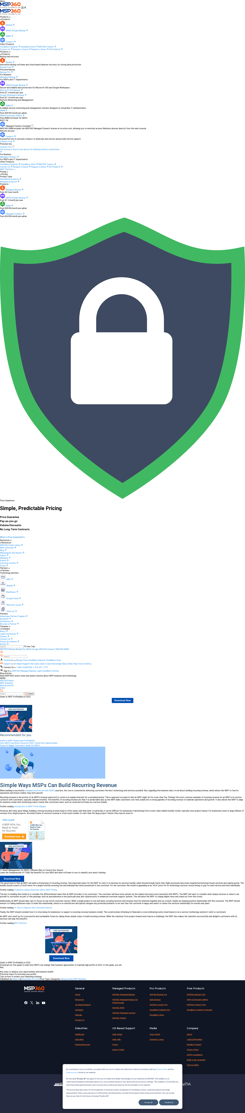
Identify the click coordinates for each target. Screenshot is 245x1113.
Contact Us (5, 49)
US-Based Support (21, 664)
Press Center (155, 1034)
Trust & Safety (84, 664)
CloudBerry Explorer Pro (160, 1010)
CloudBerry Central (50, 671)
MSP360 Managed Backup (123, 994)
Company (79, 1010)
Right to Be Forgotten (196, 1060)
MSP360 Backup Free (196, 994)
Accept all (148, 1102)
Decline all (169, 1102)
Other (2, 688)
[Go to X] (32, 1003)
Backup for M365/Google (27, 649)
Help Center (117, 1034)
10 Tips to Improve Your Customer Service (33, 907)
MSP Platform (7, 169)
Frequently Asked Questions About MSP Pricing (35, 890)
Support (7, 664)
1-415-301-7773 (40, 667)
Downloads (9, 660)
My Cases (35, 664)
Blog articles (66, 979)
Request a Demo (39, 49)
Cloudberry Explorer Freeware (199, 1010)
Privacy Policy (161, 1069)
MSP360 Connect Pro (159, 1005)
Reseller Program (194, 1044)
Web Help (116, 1039)
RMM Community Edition (197, 1000)
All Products (55, 49)
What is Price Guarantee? (12, 537)
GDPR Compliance (195, 1055)
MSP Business (6, 683)
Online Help (72, 664)
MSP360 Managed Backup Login (26, 671)
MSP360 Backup (7, 649)
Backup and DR (7, 685)
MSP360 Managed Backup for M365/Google (125, 1001)
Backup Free (21, 660)
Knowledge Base (59, 664)
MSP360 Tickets (46, 47)
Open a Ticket (118, 1050)
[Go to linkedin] (38, 1003)
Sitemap (78, 1015)
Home (77, 994)
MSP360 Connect (47, 649)
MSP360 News (7, 680)
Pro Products (158, 988)
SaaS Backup (155, 1000)
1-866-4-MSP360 (24, 667)
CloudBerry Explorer (9, 47)
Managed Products (123, 988)
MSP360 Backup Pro (158, 994)
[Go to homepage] (10, 8)
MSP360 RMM (62, 649)
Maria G (15, 979)
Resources (79, 1000)
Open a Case (45, 664)
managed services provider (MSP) (40, 790)
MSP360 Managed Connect (123, 1013)
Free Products (195, 988)
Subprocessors (72, 1072)
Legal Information (194, 1039)
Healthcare (79, 1034)
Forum (115, 1044)
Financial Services (82, 1044)
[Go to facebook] (26, 1003)
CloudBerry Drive (28, 47)
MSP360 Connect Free (196, 1005)
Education (79, 1039)
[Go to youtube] (43, 1003)
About (189, 1034)
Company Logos (157, 1039)
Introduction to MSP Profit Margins (30, 806)
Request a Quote (21, 49)
